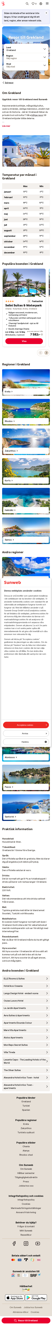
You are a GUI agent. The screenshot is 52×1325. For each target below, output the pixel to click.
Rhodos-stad (26, 1155)
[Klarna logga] (39, 1261)
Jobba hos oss (26, 1185)
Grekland (26, 1101)
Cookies (26, 1204)
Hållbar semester (26, 1173)
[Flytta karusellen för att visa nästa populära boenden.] (46, 353)
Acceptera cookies (25, 725)
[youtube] (37, 1245)
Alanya (26, 1150)
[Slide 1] (21, 164)
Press (26, 1181)
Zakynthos (26, 1128)
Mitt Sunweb (26, 1230)
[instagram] (26, 1245)
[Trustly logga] (26, 1261)
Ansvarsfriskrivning (26, 1212)
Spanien (26, 1110)
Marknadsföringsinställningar (26, 1208)
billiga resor (37, 115)
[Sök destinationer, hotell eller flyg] (27, 3)
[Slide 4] (28, 164)
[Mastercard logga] (13, 1261)
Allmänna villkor (21, 1312)
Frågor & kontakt (26, 1226)
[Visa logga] (19, 1261)
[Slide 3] (26, 164)
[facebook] (14, 1245)
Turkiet (26, 1105)
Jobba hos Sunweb (33, 1307)
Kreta (26, 1124)
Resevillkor (26, 1235)
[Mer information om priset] (42, 334)
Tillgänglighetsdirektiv (26, 1177)
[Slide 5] (30, 164)
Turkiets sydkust (26, 1132)
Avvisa (25, 733)
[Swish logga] (32, 1261)
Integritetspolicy (26, 1199)
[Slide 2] (23, 164)
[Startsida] (3, 3)
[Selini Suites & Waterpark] (24, 308)
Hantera (25, 742)
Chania (26, 1146)
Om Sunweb (26, 1169)
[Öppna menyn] (47, 4)
